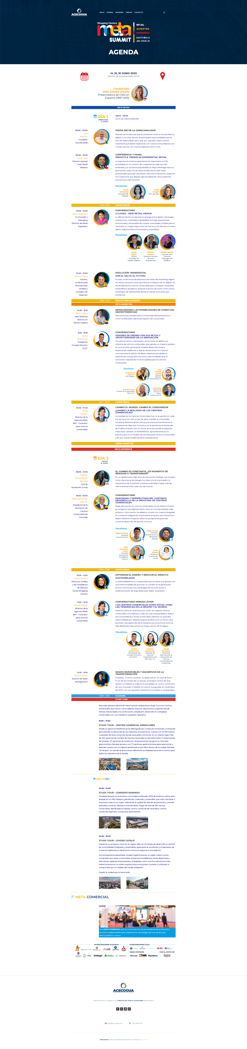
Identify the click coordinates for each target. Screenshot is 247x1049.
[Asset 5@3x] (137, 769)
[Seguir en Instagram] (125, 1009)
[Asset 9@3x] (110, 888)
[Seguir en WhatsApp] (129, 1009)
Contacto (138, 12)
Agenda (110, 12)
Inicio (102, 12)
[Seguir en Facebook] (117, 1009)
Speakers (119, 12)
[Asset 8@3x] (137, 828)
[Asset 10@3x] (137, 888)
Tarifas (129, 12)
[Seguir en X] (121, 1009)
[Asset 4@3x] (110, 770)
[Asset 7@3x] (110, 828)
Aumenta (143, 1039)
